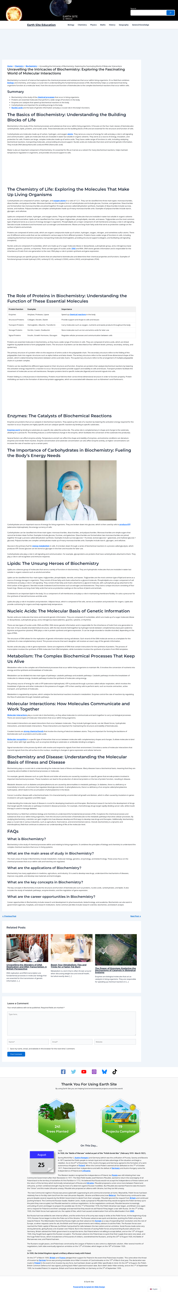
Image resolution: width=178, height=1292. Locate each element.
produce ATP (125, 524)
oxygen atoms (59, 200)
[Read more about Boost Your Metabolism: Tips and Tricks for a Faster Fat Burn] (72, 948)
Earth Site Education (41, 25)
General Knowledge (140, 25)
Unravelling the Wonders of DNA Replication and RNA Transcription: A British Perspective (26, 967)
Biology (71, 25)
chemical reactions (78, 314)
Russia (115, 1175)
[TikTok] (114, 1071)
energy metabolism (40, 546)
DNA (74, 248)
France (62, 1257)
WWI (132, 1211)
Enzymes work (13, 430)
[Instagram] (94, 1071)
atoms (70, 134)
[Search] (170, 12)
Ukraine (90, 1183)
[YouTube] (83, 1071)
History (112, 25)
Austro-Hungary (82, 1157)
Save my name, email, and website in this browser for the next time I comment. (42, 1048)
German (42, 1260)
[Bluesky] (104, 1071)
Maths (102, 25)
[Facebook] (63, 1071)
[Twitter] (73, 1071)
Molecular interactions (17, 715)
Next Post (135, 916)
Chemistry (82, 25)
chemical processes (46, 97)
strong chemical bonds (33, 731)
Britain (133, 1198)
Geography (124, 25)
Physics (93, 25)
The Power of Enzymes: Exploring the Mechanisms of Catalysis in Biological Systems (115, 970)
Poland (82, 1165)
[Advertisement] (71, 46)
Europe (98, 1221)
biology (10, 83)
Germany (116, 1168)
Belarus (112, 1195)
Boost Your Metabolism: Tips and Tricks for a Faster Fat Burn (68, 966)
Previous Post (9, 916)
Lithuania (86, 1171)
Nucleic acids (17, 108)
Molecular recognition (17, 739)
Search (133, 8)
